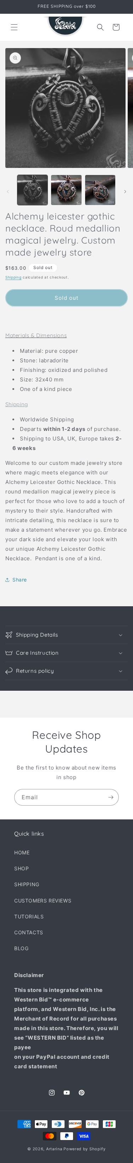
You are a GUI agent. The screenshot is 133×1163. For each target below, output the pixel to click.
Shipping (13, 277)
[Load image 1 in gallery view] (32, 190)
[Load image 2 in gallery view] (66, 190)
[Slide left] (8, 191)
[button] (14, 27)
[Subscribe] (110, 797)
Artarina (54, 1148)
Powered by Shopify (84, 1148)
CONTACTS (28, 932)
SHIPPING (26, 884)
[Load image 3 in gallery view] (100, 190)
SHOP (21, 868)
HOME (21, 852)
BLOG (21, 948)
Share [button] (19, 580)
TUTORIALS (29, 916)
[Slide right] (125, 191)
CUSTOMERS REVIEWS (42, 901)
